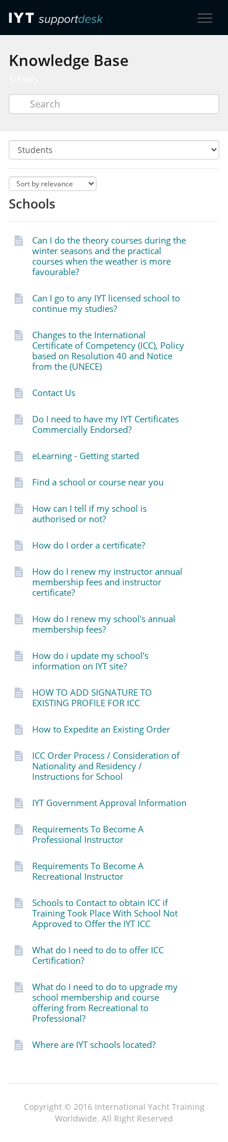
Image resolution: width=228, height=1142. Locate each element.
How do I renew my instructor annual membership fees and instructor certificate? (107, 581)
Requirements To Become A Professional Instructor (88, 834)
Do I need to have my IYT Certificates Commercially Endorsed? (105, 424)
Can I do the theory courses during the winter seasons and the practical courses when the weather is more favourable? (109, 255)
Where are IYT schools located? (94, 1044)
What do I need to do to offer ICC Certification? (98, 955)
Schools (24, 79)
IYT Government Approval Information (109, 802)
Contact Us (53, 392)
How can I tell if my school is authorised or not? (89, 513)
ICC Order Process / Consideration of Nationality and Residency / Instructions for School (105, 765)
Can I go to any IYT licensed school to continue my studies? (106, 303)
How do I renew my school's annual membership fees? (103, 624)
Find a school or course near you (98, 482)
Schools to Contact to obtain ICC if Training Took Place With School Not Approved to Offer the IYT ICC (105, 913)
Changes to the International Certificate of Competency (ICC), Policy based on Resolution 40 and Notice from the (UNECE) (108, 350)
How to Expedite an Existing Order (101, 729)
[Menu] (204, 18)
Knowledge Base (69, 60)
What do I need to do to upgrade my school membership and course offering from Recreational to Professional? (105, 1002)
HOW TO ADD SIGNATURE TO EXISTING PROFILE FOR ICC (92, 697)
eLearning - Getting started (85, 455)
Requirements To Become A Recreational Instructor (88, 871)
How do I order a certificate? (88, 545)
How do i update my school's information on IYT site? (90, 661)
